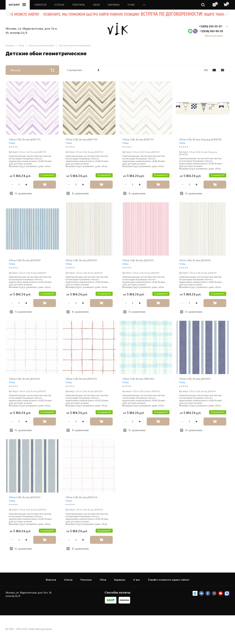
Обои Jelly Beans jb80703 (24, 139)
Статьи (59, 5)
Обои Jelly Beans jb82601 (138, 260)
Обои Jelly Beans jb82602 (81, 260)
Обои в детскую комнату (42, 45)
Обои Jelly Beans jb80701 (138, 139)
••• (144, 5)
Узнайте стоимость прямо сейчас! (168, 580)
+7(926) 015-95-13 (211, 31)
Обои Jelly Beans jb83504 (81, 497)
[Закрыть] (220, 17)
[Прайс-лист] (222, 70)
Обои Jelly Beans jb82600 (195, 260)
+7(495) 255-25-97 (211, 26)
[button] (203, 5)
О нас (131, 5)
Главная (10, 45)
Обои (96, 5)
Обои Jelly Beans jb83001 (194, 378)
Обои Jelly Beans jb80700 (81, 139)
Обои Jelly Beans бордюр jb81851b (200, 139)
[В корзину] (44, 185)
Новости (40, 5)
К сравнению (23, 193)
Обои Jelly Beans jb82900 (25, 260)
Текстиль (78, 5)
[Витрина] (206, 70)
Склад (12, 143)
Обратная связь (213, 35)
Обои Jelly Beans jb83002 (24, 497)
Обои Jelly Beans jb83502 (24, 378)
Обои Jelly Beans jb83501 (81, 378)
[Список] (214, 70)
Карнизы (114, 5)
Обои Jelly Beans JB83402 (138, 378)
